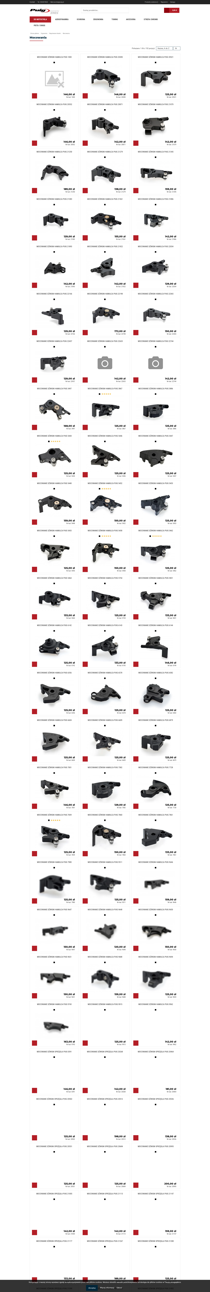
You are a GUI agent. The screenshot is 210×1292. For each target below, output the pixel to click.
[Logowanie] (179, 2)
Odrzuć (119, 1288)
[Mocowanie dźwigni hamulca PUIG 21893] (55, 267)
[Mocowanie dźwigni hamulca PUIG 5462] (156, 551)
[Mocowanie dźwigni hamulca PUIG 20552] (55, 125)
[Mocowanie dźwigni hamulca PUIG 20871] (105, 125)
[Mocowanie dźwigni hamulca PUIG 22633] (105, 362)
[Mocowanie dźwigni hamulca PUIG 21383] (55, 219)
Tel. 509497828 (43, 2)
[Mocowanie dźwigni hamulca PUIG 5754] (105, 598)
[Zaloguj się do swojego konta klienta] (160, 10)
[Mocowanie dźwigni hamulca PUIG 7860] (105, 835)
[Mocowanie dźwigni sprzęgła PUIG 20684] (105, 1167)
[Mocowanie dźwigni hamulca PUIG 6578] (105, 693)
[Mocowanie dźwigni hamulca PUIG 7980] (55, 883)
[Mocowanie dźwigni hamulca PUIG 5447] (156, 456)
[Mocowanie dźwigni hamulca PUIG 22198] (105, 314)
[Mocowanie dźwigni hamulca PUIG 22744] (156, 362)
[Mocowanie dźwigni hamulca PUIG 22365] (156, 314)
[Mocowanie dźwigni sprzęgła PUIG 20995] (156, 1167)
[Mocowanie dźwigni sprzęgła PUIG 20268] (105, 1072)
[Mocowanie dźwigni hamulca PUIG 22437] (55, 362)
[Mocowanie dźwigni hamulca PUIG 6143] (105, 646)
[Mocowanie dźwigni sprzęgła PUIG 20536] (156, 1119)
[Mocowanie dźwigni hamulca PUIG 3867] (105, 409)
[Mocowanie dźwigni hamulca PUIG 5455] (55, 551)
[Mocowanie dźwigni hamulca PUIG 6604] (55, 741)
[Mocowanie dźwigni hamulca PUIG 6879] (156, 741)
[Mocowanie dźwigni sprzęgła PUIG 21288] (156, 1261)
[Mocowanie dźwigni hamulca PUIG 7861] (156, 835)
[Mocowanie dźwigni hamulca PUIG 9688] (105, 977)
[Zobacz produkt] (34, 95)
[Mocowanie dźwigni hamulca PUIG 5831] (156, 598)
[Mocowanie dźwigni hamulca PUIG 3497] (55, 409)
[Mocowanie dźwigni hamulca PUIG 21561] (105, 219)
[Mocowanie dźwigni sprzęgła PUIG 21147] (156, 1214)
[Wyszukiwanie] (126, 10)
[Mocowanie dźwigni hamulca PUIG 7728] (156, 788)
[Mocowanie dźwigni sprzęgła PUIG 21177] (55, 1261)
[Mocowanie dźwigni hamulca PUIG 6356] (55, 693)
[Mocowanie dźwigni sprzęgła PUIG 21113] (105, 1214)
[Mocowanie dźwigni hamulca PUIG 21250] (55, 172)
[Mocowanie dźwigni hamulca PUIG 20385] (105, 77)
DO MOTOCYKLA (40, 19)
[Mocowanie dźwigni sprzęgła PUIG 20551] (55, 1167)
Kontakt (32, 2)
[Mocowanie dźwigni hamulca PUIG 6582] (156, 693)
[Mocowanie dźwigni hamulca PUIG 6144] (156, 646)
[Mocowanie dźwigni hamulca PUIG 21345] (156, 172)
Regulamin (164, 2)
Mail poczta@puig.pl (57, 2)
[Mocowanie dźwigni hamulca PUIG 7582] (105, 788)
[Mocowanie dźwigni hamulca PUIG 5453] (156, 504)
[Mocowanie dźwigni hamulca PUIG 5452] (105, 504)
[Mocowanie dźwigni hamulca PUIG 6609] (105, 741)
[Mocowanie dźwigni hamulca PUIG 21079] (156, 125)
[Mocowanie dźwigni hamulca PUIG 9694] (156, 977)
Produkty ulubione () (151, 2)
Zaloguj (172, 2)
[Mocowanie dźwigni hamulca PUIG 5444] (55, 456)
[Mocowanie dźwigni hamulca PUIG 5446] (105, 456)
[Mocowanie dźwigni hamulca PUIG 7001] (55, 788)
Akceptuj (92, 1288)
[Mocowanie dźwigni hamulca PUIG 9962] (156, 1025)
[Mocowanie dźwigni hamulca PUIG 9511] (105, 883)
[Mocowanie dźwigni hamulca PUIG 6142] (55, 646)
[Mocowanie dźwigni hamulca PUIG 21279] (105, 172)
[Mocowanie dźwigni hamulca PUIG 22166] (55, 314)
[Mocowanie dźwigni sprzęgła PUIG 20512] (105, 1119)
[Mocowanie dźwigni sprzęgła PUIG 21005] (55, 1214)
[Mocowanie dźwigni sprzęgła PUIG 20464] (156, 1072)
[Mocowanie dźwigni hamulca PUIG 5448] (55, 504)
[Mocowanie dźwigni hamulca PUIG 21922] (105, 267)
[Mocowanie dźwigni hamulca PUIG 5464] (55, 598)
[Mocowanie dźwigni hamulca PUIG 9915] (105, 1025)
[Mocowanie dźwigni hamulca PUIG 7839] (55, 835)
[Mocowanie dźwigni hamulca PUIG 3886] (156, 409)
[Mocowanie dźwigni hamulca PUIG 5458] (105, 551)
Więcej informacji (107, 1288)
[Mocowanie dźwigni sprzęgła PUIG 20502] (55, 1119)
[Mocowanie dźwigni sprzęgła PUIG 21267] (105, 1261)
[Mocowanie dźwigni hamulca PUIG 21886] (156, 219)
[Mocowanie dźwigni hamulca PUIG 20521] (156, 77)
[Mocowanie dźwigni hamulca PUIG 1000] (55, 77)
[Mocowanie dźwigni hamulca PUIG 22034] (156, 267)
